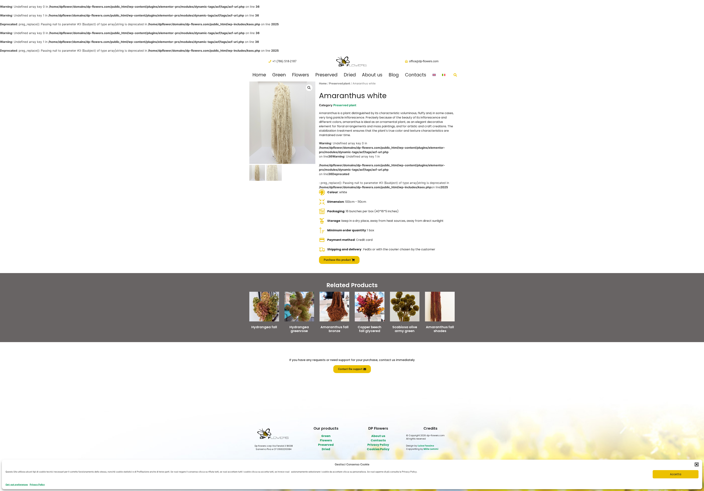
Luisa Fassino (426, 445)
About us (372, 75)
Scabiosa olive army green (404, 329)
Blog (394, 75)
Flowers (300, 75)
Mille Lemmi (430, 449)
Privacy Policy (37, 484)
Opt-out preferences (17, 484)
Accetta (675, 474)
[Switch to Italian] (443, 75)
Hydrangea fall (264, 327)
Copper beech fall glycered (369, 329)
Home (259, 75)
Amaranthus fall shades (440, 329)
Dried (350, 75)
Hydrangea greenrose (299, 329)
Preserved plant (339, 83)
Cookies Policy (378, 449)
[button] (696, 464)
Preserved (326, 75)
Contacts (415, 75)
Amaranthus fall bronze (334, 329)
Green (279, 75)
